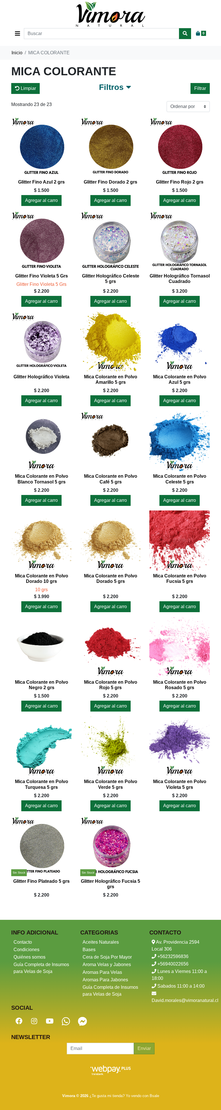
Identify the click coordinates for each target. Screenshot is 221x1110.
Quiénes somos (29, 957)
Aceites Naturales (101, 942)
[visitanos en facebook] (19, 1021)
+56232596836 (172, 956)
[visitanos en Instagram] (34, 1021)
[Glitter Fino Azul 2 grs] (41, 147)
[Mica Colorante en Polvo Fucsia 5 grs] (179, 540)
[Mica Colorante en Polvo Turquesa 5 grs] (41, 746)
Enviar (144, 1048)
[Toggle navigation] (17, 33)
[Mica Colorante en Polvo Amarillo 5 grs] (110, 341)
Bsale (154, 1096)
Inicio (17, 52)
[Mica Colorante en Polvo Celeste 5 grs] (179, 441)
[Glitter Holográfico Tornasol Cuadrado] (179, 241)
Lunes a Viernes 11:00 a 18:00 (179, 975)
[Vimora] (110, 14)
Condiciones (26, 949)
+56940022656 (172, 963)
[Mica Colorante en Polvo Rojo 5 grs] (110, 647)
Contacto (23, 942)
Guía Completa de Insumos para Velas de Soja (41, 968)
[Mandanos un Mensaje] (83, 1021)
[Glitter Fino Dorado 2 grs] (110, 147)
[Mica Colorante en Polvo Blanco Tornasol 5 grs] (41, 441)
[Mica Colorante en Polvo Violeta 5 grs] (179, 746)
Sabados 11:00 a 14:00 (180, 986)
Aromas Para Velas (102, 972)
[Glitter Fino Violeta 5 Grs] (41, 241)
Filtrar (200, 88)
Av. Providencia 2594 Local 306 (175, 945)
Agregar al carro (41, 200)
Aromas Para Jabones (105, 979)
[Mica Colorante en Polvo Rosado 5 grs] (179, 647)
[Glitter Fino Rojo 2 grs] (179, 147)
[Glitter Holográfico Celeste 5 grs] (110, 241)
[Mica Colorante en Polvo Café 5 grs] (110, 441)
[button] (115, 88)
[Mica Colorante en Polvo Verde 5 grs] (110, 746)
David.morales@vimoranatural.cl (181, 1000)
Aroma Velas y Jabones (107, 964)
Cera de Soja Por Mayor (107, 957)
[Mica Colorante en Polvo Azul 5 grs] (179, 341)
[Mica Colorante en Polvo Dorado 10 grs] (41, 540)
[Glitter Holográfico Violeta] (41, 341)
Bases (89, 949)
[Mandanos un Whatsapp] (65, 1021)
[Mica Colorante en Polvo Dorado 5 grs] (110, 540)
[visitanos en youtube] (49, 1021)
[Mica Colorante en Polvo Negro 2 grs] (41, 647)
